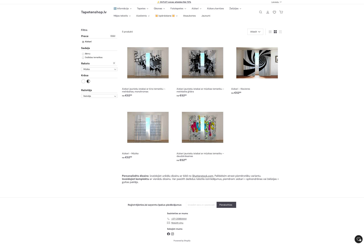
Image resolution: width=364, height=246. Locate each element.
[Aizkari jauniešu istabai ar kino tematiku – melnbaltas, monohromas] (148, 68)
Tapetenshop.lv (93, 12)
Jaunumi (205, 15)
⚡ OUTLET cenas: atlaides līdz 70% (174, 2)
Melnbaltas (88, 81)
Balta (83, 81)
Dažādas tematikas (93, 57)
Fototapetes (177, 8)
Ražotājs (86, 90)
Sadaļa (85, 48)
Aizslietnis (141, 15)
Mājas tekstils (121, 15)
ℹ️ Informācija (121, 8)
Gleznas (158, 8)
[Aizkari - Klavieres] (257, 67)
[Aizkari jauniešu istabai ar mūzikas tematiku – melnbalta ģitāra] (202, 68)
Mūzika (86, 69)
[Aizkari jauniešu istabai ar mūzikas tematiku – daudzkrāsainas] (202, 132)
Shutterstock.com (202, 176)
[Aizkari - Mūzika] (148, 131)
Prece (84, 36)
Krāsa (84, 75)
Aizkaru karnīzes (215, 8)
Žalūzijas (234, 8)
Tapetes (141, 8)
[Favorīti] (274, 12)
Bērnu (87, 53)
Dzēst (113, 36)
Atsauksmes (189, 15)
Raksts (85, 63)
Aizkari (195, 8)
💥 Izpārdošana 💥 (165, 15)
